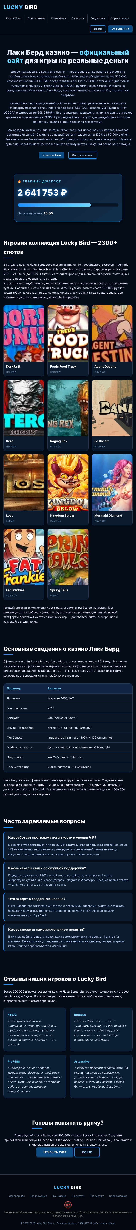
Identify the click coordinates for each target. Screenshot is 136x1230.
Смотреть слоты (82, 155)
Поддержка (97, 18)
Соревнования (120, 18)
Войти (98, 28)
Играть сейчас (52, 155)
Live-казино (58, 18)
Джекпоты (78, 18)
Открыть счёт (120, 28)
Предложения (36, 18)
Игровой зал (14, 18)
